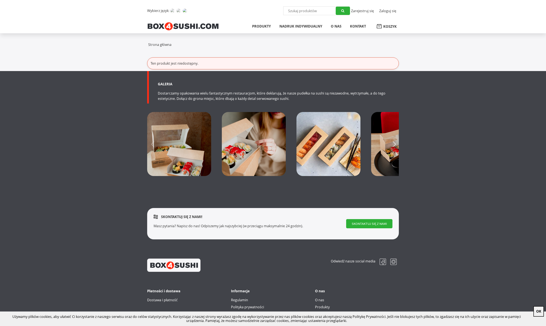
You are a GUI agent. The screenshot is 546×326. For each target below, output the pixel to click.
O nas (319, 300)
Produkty (322, 307)
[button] (394, 144)
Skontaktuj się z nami (369, 223)
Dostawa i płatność (162, 300)
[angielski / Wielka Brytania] (179, 11)
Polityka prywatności (247, 307)
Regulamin (239, 300)
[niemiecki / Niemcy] (172, 11)
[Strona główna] (183, 26)
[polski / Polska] (185, 11)
